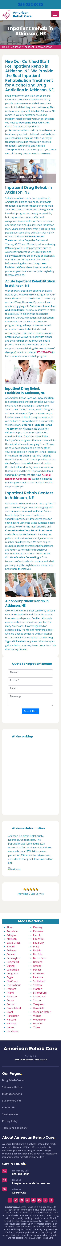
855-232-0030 (30, 4)
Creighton (12, 973)
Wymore (37, 1023)
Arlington (12, 935)
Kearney (37, 927)
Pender (37, 969)
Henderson (13, 1031)
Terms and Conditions (15, 1127)
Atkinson (16, 47)
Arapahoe (12, 931)
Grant (10, 1012)
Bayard (11, 946)
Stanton (37, 988)
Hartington (13, 1015)
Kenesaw (38, 931)
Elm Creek (12, 981)
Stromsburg (40, 992)
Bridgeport (13, 962)
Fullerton (12, 996)
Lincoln (37, 935)
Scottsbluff (39, 981)
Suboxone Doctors (13, 1087)
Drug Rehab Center (13, 1080)
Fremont (11, 988)
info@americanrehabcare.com (31, 1183)
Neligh (37, 950)
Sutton (37, 1000)
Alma (9, 927)
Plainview (38, 973)
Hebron (11, 1027)
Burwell (11, 965)
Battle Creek (13, 942)
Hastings (12, 1023)
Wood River (39, 1019)
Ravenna (38, 977)
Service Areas (10, 1114)
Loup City (38, 942)
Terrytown (39, 1004)
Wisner (37, 1015)
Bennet (11, 954)
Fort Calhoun (14, 985)
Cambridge (13, 969)
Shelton (37, 985)
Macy (36, 946)
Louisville (38, 938)
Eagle (10, 977)
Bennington (13, 958)
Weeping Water (41, 1012)
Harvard (11, 1019)
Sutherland (39, 996)
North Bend (39, 958)
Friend (10, 992)
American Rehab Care (30, 1048)
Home (5, 47)
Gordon (11, 1004)
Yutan (36, 1027)
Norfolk (37, 954)
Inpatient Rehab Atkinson (38, 47)
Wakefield (38, 1008)
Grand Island (14, 1008)
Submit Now (30, 711)
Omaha (37, 965)
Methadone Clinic (12, 1093)
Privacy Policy (10, 1121)
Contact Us (8, 1107)
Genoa (10, 1000)
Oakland (37, 962)
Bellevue (11, 950)
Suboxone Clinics (11, 1100)
